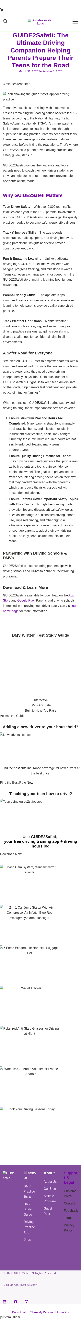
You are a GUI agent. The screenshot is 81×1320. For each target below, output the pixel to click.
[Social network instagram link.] (26, 1301)
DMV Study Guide (28, 1209)
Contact (69, 1203)
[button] (1, 624)
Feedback (71, 1210)
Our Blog (50, 1188)
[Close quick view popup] (1, 9)
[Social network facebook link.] (15, 1301)
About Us (50, 1181)
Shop (27, 1239)
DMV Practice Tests (29, 1192)
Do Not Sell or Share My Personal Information (40, 1312)
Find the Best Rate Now (16, 782)
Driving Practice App (29, 1227)
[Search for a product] (5, 21)
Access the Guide (12, 715)
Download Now (11, 854)
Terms (68, 1218)
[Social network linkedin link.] (4, 1301)
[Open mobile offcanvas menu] (75, 21)
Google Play (25, 600)
